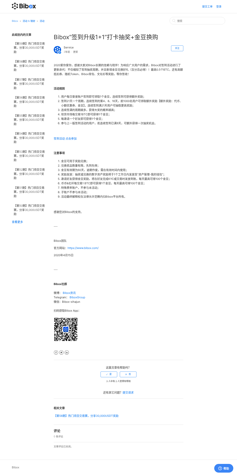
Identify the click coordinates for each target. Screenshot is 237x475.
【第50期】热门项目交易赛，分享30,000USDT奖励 (29, 210)
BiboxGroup (77, 297)
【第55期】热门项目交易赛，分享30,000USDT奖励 (29, 120)
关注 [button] (177, 48)
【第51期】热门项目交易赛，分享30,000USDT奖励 (29, 192)
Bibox (15, 20)
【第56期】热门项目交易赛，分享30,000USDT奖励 (29, 102)
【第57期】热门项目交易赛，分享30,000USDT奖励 (29, 84)
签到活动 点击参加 (65, 138)
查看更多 (17, 222)
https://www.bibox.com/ (83, 248)
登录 (218, 6)
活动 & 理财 (29, 20)
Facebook (56, 352)
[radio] (109, 374)
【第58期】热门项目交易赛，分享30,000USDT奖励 (29, 66)
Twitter (61, 352)
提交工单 (207, 6)
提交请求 (128, 392)
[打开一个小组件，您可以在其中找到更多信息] (223, 468)
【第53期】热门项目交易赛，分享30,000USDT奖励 (29, 156)
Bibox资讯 (69, 293)
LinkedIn (66, 352)
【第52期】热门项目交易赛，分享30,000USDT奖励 (29, 174)
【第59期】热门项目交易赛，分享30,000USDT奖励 (29, 48)
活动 (42, 20)
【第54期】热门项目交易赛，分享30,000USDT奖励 (29, 138)
